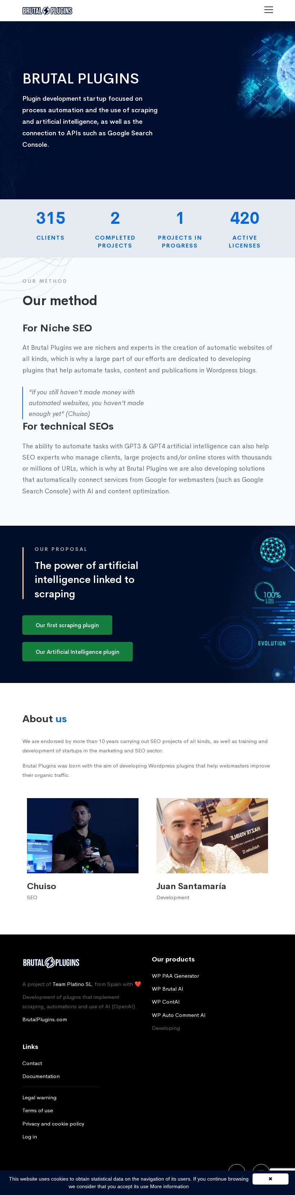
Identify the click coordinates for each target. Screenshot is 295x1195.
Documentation (41, 1076)
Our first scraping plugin (67, 625)
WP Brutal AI (167, 988)
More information (169, 1186)
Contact (32, 1063)
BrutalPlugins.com (44, 1019)
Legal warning (39, 1097)
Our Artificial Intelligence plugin (77, 651)
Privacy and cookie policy (53, 1123)
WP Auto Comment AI (179, 1014)
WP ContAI (166, 1001)
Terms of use (37, 1110)
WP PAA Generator (175, 975)
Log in (29, 1136)
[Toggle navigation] (264, 9)
